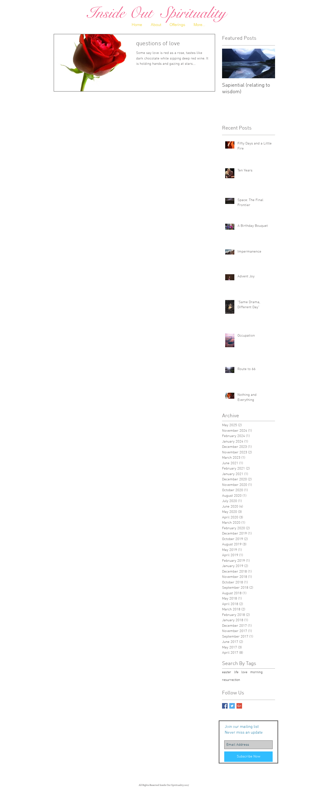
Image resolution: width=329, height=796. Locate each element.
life (236, 672)
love (244, 672)
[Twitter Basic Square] (232, 706)
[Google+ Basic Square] (239, 706)
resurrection (231, 680)
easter (226, 672)
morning (256, 672)
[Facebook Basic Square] (225, 706)
